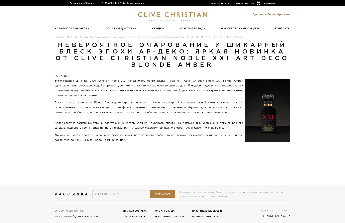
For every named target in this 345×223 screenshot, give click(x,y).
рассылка (72, 194)
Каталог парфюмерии (72, 28)
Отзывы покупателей (205, 216)
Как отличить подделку (169, 216)
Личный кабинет (220, 3)
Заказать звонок (135, 3)
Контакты (282, 28)
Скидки (158, 28)
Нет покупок (268, 3)
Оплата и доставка (120, 28)
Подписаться (163, 194)
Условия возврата (133, 216)
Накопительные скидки (240, 28)
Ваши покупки (245, 3)
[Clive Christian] (172, 15)
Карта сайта (282, 216)
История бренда (192, 28)
